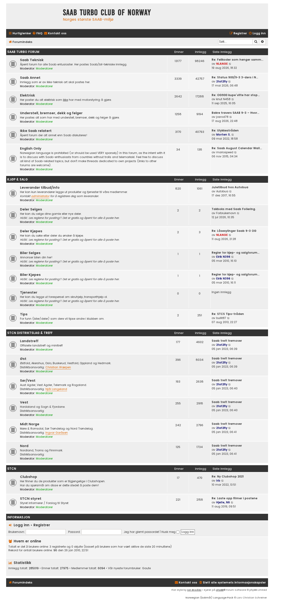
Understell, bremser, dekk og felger (51, 113)
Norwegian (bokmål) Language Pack (209, 597)
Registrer (41, 525)
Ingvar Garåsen (56, 433)
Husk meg (168, 532)
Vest (24, 402)
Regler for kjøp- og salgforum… (235, 253)
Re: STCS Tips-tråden (228, 314)
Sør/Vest (27, 380)
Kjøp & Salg (17, 179)
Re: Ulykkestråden (225, 130)
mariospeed (224, 152)
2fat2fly (221, 81)
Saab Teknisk (32, 60)
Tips (24, 314)
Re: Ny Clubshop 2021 (228, 476)
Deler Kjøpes (31, 231)
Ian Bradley (194, 590)
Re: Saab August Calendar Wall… (237, 148)
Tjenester (28, 292)
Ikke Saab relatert (36, 131)
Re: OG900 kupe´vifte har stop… (236, 95)
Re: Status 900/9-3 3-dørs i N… (235, 77)
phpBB (219, 590)
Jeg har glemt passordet (141, 532)
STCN (11, 469)
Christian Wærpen (58, 367)
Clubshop (28, 477)
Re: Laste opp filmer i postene (234, 498)
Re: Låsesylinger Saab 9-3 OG (234, 231)
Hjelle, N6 (223, 502)
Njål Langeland (56, 389)
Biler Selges (30, 253)
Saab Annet (30, 77)
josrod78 (222, 117)
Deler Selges (31, 209)
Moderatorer (44, 68)
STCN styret (30, 498)
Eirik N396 (223, 257)
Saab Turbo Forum (23, 52)
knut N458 (223, 99)
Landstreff (29, 341)
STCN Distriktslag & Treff (30, 333)
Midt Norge (29, 424)
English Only (30, 148)
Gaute (146, 568)
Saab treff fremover (227, 341)
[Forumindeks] (33, 16)
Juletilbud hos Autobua (230, 187)
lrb (218, 480)
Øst (23, 358)
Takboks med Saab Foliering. (234, 209)
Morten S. (223, 134)
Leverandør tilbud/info (40, 187)
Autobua (222, 191)
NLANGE (222, 64)
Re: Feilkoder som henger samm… (237, 60)
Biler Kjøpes (30, 274)
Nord (24, 446)
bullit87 (221, 318)
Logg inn (21, 525)
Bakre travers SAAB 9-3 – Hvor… (235, 113)
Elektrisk (27, 95)
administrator (40, 196)
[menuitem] (37, 33)
